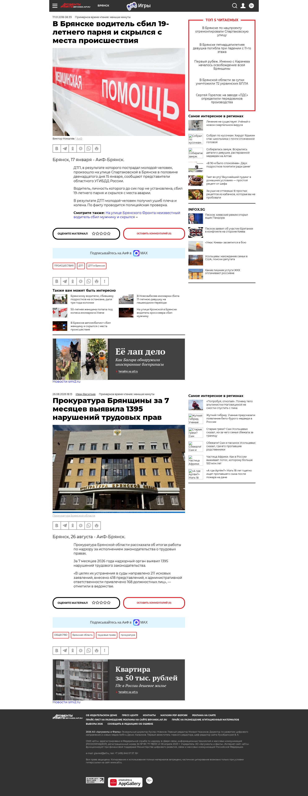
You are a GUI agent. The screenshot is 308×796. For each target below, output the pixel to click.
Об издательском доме (101, 715)
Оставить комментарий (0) (154, 233)
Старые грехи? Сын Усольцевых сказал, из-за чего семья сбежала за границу (229, 432)
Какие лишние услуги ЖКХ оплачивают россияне (222, 272)
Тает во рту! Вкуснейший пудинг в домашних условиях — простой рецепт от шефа (228, 180)
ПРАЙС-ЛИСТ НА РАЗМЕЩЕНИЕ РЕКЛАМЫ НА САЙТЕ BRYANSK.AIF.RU (126, 719)
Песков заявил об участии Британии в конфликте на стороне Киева (229, 230)
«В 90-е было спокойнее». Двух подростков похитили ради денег (228, 165)
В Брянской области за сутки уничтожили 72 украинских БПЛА (222, 81)
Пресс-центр (130, 715)
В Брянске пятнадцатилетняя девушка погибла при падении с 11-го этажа (222, 48)
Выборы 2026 (94, 724)
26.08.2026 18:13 (62, 394)
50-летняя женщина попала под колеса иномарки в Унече (92, 311)
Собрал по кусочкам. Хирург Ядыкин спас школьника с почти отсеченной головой (230, 139)
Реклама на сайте (204, 715)
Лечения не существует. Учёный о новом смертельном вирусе (228, 123)
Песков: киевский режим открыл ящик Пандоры (226, 216)
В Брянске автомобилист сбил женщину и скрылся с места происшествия (91, 326)
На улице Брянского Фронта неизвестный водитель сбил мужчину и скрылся (127, 215)
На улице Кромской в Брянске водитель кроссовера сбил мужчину (157, 313)
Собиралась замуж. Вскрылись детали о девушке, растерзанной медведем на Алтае (228, 153)
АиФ (79, 138)
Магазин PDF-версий (173, 715)
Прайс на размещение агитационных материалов (205, 719)
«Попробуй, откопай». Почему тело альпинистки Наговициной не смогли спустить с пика (229, 405)
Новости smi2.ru (66, 382)
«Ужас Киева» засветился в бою (225, 242)
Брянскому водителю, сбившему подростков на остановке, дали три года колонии (92, 299)
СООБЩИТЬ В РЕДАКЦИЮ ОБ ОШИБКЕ (130, 724)
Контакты (149, 715)
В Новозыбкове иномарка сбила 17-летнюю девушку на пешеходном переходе (158, 299)
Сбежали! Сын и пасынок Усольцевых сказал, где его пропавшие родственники (230, 446)
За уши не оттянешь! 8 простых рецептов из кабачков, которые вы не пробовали (230, 194)
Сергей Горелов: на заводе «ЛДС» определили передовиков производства (222, 98)
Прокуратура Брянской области (74, 515)
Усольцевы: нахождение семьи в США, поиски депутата (226, 258)
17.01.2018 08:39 (62, 17)
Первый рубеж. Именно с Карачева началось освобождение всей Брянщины (222, 65)
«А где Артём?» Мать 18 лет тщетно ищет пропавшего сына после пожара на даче (229, 474)
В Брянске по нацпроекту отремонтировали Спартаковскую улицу (221, 31)
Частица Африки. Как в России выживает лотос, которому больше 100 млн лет (229, 460)
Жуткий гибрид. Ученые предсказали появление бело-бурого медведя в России (230, 418)
